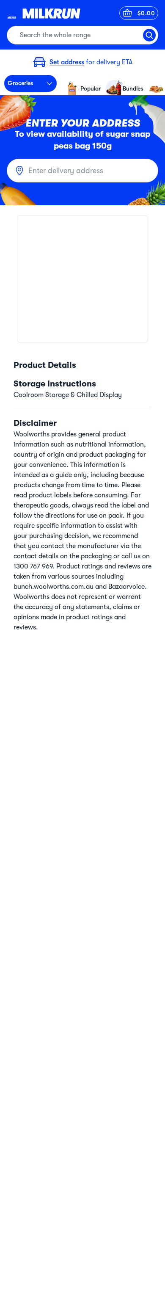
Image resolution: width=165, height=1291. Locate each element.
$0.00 (146, 13)
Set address (67, 62)
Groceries (20, 83)
